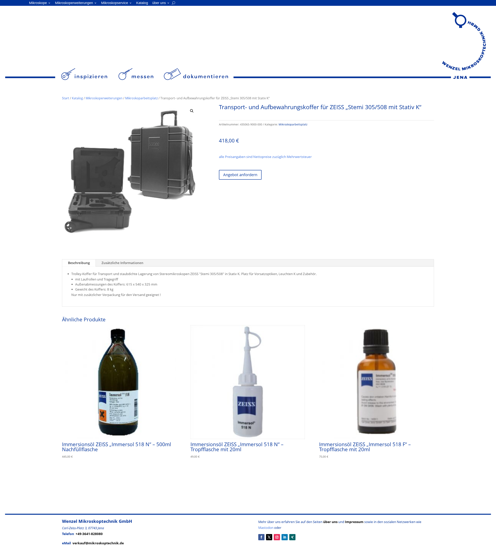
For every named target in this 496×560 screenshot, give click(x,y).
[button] (191, 110)
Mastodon (265, 527)
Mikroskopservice (114, 3)
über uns (159, 3)
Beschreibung (79, 263)
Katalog (142, 3)
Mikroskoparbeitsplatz (141, 98)
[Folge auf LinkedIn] (285, 537)
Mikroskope (38, 3)
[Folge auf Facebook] (261, 537)
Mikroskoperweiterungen (74, 3)
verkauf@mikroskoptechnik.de (98, 543)
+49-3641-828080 (89, 534)
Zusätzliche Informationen (122, 263)
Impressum (354, 522)
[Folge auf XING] (292, 537)
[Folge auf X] (269, 537)
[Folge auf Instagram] (277, 537)
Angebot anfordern (240, 174)
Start (65, 98)
